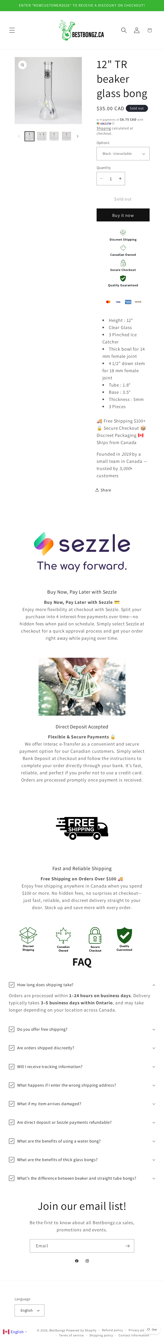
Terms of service (71, 1335)
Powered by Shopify (81, 1330)
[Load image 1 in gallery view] (29, 136)
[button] (12, 30)
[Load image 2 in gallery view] (41, 136)
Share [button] (106, 490)
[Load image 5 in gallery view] (66, 136)
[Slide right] (77, 136)
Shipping (104, 128)
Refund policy (112, 1330)
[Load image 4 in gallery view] (54, 136)
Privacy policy (139, 1330)
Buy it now (123, 215)
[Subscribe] (127, 1246)
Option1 (103, 142)
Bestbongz (57, 1330)
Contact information (134, 1335)
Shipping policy (101, 1335)
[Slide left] (19, 136)
